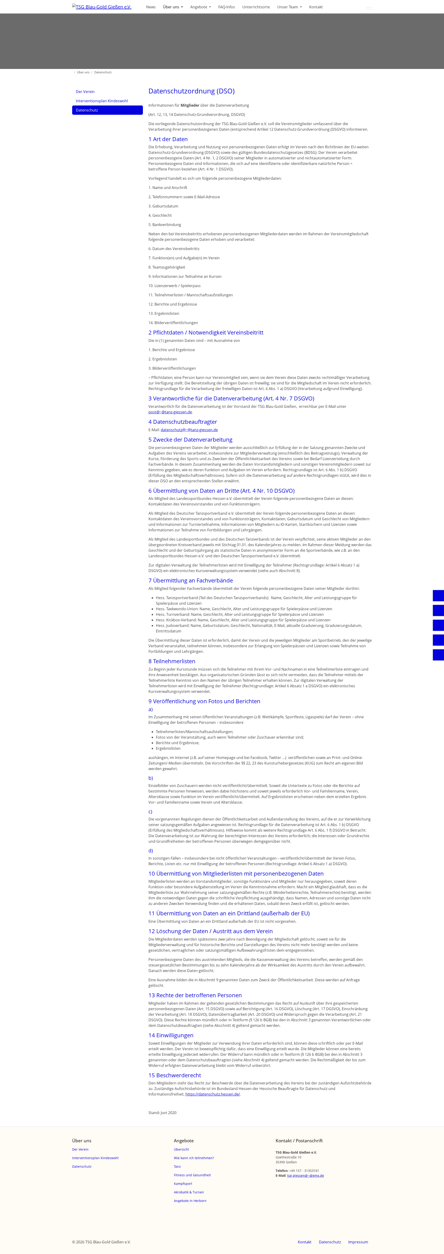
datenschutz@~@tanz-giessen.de (189, 429)
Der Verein (85, 91)
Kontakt (316, 6)
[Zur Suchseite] (369, 8)
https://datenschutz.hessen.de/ (212, 1094)
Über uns (171, 6)
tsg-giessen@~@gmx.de (305, 1175)
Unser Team (288, 6)
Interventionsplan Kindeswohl (102, 100)
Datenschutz (87, 110)
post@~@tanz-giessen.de (170, 412)
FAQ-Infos (226, 6)
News (151, 6)
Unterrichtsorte (256, 6)
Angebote (199, 6)
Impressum (358, 1242)
